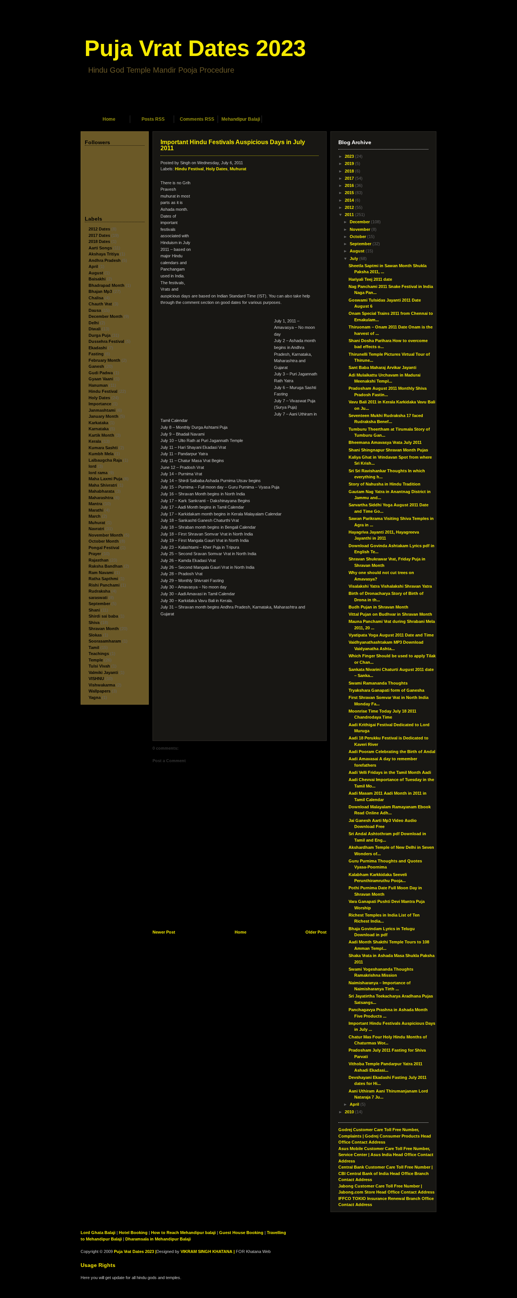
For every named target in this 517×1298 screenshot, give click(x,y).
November (360, 229)
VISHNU (96, 678)
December (360, 221)
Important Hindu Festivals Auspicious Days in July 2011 (232, 145)
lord (93, 466)
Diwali (95, 329)
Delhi (94, 323)
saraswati (98, 597)
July (354, 258)
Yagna (95, 697)
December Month (106, 316)
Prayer (95, 553)
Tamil (94, 647)
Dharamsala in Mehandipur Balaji (158, 1239)
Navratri (96, 528)
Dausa (95, 310)
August (96, 273)
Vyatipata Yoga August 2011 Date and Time (391, 635)
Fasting (96, 354)
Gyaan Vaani (101, 379)
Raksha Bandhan (106, 566)
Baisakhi (97, 279)
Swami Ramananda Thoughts (378, 683)
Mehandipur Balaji (240, 119)
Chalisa (96, 298)
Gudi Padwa (101, 372)
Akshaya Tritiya (104, 254)
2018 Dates (99, 241)
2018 (349, 171)
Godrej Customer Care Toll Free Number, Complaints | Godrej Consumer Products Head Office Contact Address (384, 1135)
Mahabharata (101, 491)
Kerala (95, 441)
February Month (104, 360)
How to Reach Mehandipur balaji (183, 1232)
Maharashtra (101, 497)
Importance (100, 404)
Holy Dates (99, 397)
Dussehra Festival (106, 341)
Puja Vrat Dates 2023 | (135, 1251)
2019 (349, 163)
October (358, 236)
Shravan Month (104, 628)
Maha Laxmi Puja (105, 478)
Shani (94, 610)
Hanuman (98, 385)
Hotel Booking (133, 1232)
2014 (349, 200)
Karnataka (99, 428)
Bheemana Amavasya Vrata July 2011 (385, 442)
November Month (106, 535)
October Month (104, 541)
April (93, 266)
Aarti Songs (100, 248)
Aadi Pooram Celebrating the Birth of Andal (392, 751)
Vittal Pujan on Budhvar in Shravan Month (390, 614)
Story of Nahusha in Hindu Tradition (384, 484)
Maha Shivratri (103, 485)
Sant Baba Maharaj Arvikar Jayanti (382, 367)
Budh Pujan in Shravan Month (378, 607)
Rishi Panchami (104, 585)
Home (109, 119)
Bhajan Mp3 (100, 291)
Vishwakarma (102, 685)
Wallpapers (100, 691)
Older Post (316, 932)
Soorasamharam (105, 641)
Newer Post (164, 932)
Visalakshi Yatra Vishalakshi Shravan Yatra (390, 586)
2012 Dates (99, 229)
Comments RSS (197, 119)
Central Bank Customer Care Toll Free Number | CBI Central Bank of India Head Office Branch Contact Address (385, 1173)
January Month (103, 416)
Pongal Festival (104, 547)
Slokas (95, 635)
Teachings (99, 653)
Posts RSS (153, 119)
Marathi (96, 510)
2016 (349, 185)
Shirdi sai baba (103, 616)
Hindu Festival (103, 391)
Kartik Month (101, 435)
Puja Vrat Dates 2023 (195, 48)
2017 (349, 178)
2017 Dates (99, 235)
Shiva (94, 622)
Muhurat (97, 522)
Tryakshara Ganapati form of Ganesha (386, 690)
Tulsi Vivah (99, 666)
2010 (349, 1112)
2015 (349, 192)
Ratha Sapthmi (103, 578)
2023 (349, 156)
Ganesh (96, 366)
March (95, 516)
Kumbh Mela (101, 453)
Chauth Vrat (100, 304)
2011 (349, 214)
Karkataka (98, 422)
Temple (96, 660)
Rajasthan (99, 560)
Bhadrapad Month (107, 285)
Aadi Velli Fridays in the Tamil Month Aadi (390, 772)
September (99, 603)
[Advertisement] (258, 105)
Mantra (95, 503)
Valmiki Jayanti (103, 672)
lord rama (98, 472)
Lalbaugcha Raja (105, 460)
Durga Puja (100, 335)
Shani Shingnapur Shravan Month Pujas (388, 450)
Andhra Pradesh (105, 260)
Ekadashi (98, 348)
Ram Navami (101, 572)
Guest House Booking (241, 1232)
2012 (349, 207)
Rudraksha (99, 591)
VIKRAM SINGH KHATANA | (208, 1251)
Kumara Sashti (103, 447)
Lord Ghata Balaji (98, 1232)
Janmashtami (102, 410)
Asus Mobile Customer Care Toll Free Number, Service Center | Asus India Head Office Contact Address (385, 1154)
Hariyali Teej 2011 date (370, 279)
